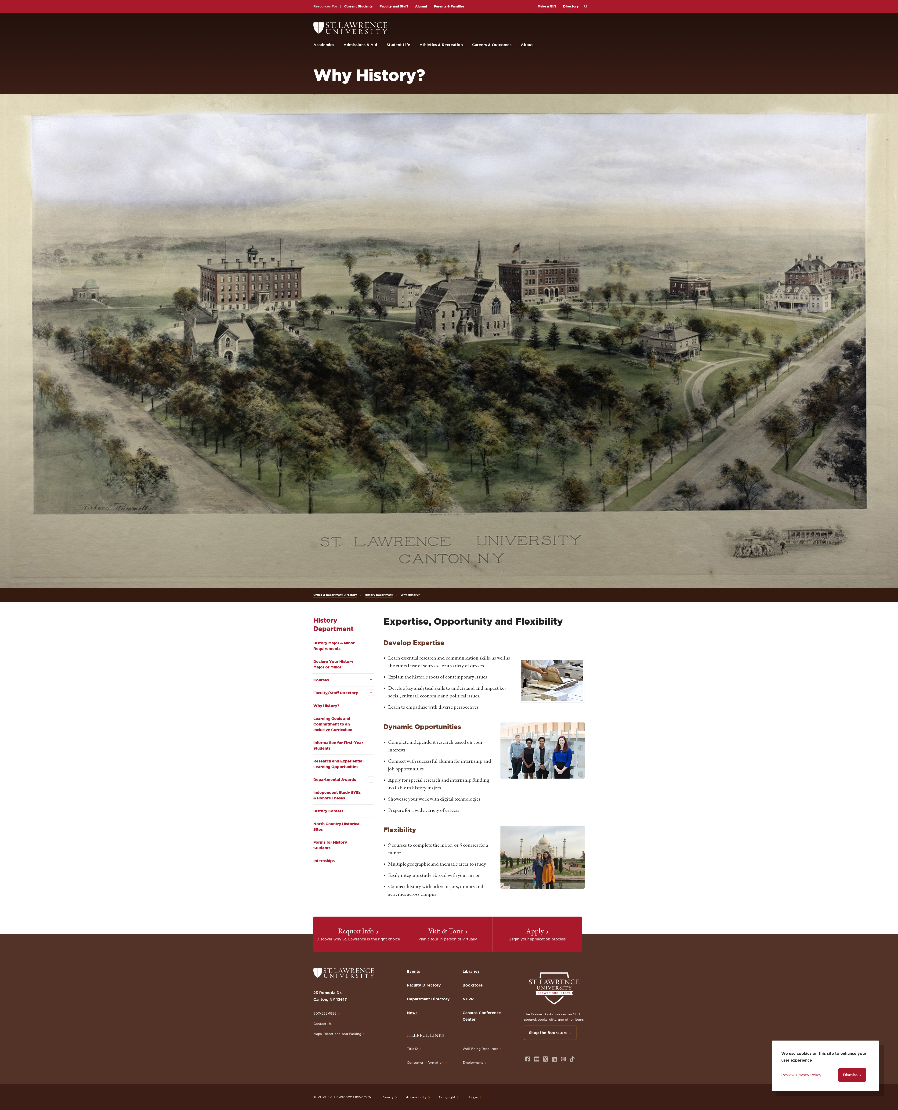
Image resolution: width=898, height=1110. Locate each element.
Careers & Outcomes (491, 45)
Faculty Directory (424, 985)
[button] (552, 681)
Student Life (398, 45)
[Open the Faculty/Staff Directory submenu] (367, 692)
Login (473, 1097)
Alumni (421, 6)
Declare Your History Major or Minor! (333, 664)
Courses (321, 680)
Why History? (326, 706)
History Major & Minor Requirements (334, 646)
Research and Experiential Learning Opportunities (338, 764)
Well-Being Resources (480, 1049)
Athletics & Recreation (441, 45)
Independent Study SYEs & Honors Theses (337, 795)
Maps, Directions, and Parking (337, 1034)
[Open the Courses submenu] (367, 679)
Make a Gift (547, 6)
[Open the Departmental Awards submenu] (367, 779)
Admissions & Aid (360, 45)
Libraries (471, 971)
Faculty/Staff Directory (335, 693)
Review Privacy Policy (801, 1075)
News (412, 1013)
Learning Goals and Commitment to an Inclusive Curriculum (332, 724)
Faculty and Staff (394, 6)
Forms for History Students (330, 845)
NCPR (468, 999)
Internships (324, 861)
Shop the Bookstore (548, 1032)
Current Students (358, 6)
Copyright (447, 1097)
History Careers (328, 811)
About (527, 45)
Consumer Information (425, 1062)
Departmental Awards (334, 779)
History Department (379, 594)
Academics (323, 45)
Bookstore (473, 985)
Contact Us (322, 1024)
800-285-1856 (325, 1013)
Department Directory (428, 999)
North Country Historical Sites (337, 826)
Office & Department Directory (335, 594)
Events (413, 971)
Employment (473, 1062)
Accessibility (416, 1097)
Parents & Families (449, 6)
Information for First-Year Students (338, 745)
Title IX (412, 1049)
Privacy (388, 1097)
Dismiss (850, 1075)
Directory (571, 6)
